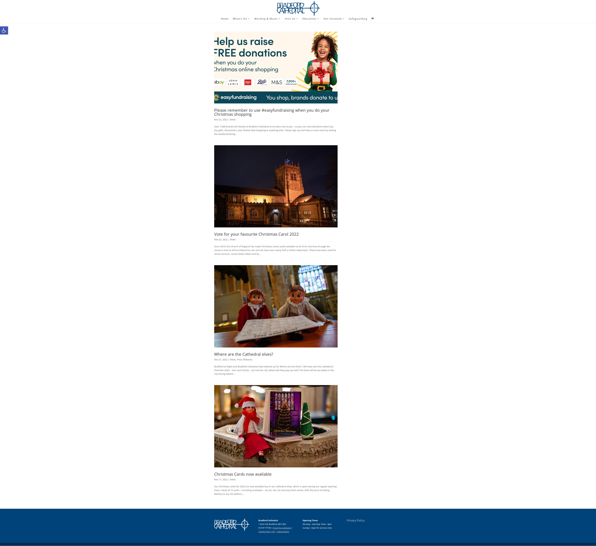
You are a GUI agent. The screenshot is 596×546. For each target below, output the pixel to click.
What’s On (240, 19)
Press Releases (244, 359)
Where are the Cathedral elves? (243, 354)
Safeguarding (358, 19)
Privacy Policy (356, 520)
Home (225, 19)
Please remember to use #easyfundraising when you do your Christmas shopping (272, 112)
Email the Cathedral (282, 527)
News (233, 119)
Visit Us (290, 19)
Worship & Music (266, 19)
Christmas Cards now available (243, 474)
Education (309, 19)
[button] (4, 30)
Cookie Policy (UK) (266, 531)
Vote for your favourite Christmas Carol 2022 (256, 234)
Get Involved (333, 19)
